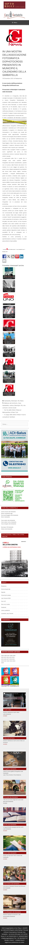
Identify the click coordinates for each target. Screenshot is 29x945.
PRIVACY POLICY (9, 940)
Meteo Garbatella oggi (7, 513)
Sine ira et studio (5, 604)
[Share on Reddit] (13, 256)
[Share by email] (4, 261)
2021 (5, 661)
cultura (11, 405)
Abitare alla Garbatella (6, 529)
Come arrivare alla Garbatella (8, 511)
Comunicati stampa (6, 595)
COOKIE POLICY (20, 940)
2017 (8, 659)
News (22, 401)
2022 (8, 661)
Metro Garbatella (5, 517)
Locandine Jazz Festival (7, 613)
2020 (2, 661)
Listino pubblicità (5, 610)
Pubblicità (3, 607)
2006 (5, 655)
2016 (5, 659)
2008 (11, 655)
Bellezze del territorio (10, 403)
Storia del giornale (5, 589)
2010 (2, 657)
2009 (14, 655)
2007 (8, 655)
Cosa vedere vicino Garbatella (8, 522)
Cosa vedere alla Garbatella (8, 520)
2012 (8, 657)
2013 (10, 657)
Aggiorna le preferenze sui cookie (14, 942)
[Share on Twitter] (9, 256)
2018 (10, 659)
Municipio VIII (15, 401)
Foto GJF (3, 601)
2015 (2, 659)
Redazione (3, 586)
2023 (11, 661)
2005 (2, 655)
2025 (2, 662)
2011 (5, 657)
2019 (13, 659)
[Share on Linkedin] (21, 256)
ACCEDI (5, 715)
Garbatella (7, 401)
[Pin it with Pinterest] (17, 256)
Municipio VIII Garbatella (7, 527)
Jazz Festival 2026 (5, 598)
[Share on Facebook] (4, 256)
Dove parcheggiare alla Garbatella (9, 515)
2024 (14, 661)
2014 (13, 657)
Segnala (3, 592)
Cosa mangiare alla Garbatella (8, 523)
